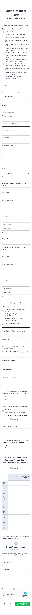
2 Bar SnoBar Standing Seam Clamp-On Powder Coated (17, 49)
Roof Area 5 (4, 502)
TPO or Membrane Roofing (13, 323)
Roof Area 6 (4, 507)
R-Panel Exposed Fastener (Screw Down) (15, 310)
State (3, 161)
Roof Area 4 (4, 497)
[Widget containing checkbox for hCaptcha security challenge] (15, 594)
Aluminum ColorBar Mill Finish (14, 37)
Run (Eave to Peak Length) (25, 477)
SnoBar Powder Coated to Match (15, 35)
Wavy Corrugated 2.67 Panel (13, 318)
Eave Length (17, 477)
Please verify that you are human (13, 589)
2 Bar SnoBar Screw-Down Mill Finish (16, 53)
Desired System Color (9, 426)
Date (3, 565)
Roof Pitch (11, 477)
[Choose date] (28, 562)
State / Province (6, 216)
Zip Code (4, 169)
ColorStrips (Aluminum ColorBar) (15, 412)
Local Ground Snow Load (11, 378)
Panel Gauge (6, 369)
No (5, 399)
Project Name (7, 239)
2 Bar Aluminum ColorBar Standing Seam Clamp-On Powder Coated (15, 64)
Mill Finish (8, 409)
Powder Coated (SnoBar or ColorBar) (16, 415)
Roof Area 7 (4, 512)
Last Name (19, 92)
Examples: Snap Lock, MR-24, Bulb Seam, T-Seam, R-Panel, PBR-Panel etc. (15, 347)
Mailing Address (8, 130)
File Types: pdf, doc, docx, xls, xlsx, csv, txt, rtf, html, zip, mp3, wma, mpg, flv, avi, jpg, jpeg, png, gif (15, 554)
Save (11, 604)
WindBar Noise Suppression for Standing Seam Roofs (14, 77)
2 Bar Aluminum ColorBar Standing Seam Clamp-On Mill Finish (15, 60)
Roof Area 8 (4, 517)
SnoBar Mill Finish (10, 32)
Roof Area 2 (4, 488)
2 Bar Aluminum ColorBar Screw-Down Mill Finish (17, 69)
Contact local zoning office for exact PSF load (13, 385)
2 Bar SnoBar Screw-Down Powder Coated (16, 56)
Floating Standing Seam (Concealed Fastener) (16, 314)
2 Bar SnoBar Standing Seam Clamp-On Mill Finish (17, 45)
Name (4, 85)
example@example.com (8, 112)
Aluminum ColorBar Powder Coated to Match (17, 41)
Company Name (7, 96)
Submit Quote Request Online (22, 604)
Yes (6, 396)
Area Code (4, 123)
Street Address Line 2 (7, 145)
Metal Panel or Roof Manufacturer (13, 331)
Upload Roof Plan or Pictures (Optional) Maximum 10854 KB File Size (15, 537)
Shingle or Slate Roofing (12, 321)
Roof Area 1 (4, 483)
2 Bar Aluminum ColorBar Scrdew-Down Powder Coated (15, 73)
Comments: (6, 569)
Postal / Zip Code (6, 224)
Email (4, 105)
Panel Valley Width (9, 360)
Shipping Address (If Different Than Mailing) (14, 184)
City (3, 153)
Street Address (5, 137)
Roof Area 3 (4, 492)
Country (4, 176)
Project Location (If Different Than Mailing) (13, 248)
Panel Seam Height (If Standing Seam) (15, 352)
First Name (4, 92)
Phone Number (7, 116)
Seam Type (6, 339)
